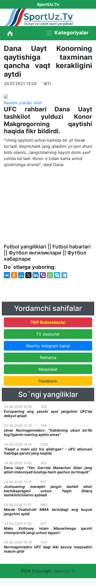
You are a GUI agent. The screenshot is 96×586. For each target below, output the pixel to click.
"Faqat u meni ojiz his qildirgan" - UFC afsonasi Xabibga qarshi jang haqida (48, 451)
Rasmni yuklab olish (23, 102)
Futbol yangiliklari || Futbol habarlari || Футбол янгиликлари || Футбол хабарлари (47, 253)
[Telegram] (64, 275)
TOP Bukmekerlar (48, 322)
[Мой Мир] (21, 275)
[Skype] (57, 275)
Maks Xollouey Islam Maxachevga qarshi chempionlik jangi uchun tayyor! (48, 530)
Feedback (48, 380)
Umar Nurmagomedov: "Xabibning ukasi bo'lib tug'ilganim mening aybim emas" (48, 432)
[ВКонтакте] (7, 275)
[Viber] (43, 275)
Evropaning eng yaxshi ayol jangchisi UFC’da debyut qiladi (48, 413)
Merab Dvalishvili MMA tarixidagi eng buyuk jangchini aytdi (48, 511)
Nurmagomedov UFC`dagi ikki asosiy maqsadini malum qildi (48, 549)
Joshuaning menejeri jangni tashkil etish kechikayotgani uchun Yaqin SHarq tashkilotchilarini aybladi (48, 490)
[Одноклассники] (14, 275)
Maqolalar (48, 369)
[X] (28, 275)
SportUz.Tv (65, 571)
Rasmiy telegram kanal (48, 345)
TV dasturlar (48, 334)
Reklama (48, 357)
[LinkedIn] (36, 275)
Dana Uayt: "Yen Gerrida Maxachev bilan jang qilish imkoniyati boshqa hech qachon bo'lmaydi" (48, 469)
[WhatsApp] (50, 275)
